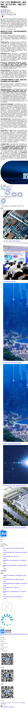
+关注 (2, 529)
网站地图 (16, 634)
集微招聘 (9, 634)
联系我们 (13, 634)
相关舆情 (2, 10)
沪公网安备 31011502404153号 (8, 706)
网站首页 (2, 634)
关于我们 (20, 634)
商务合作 (23, 634)
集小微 (4, 9)
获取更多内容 (3, 570)
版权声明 (5, 634)
